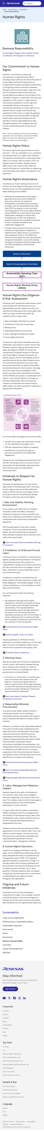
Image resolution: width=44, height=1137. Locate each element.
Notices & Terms (8, 1122)
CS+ (4, 1050)
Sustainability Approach (12, 925)
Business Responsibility (13, 941)
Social (5, 933)
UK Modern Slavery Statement (17, 652)
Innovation (7, 945)
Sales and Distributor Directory (13, 1097)
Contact (5, 1028)
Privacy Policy (20, 1122)
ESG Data (6, 952)
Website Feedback (16, 1124)
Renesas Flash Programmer (12, 1054)
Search (32, 3)
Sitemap (5, 1124)
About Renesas (12, 9)
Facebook (14, 998)
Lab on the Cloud (9, 1072)
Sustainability (23, 9)
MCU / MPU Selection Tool (11, 1057)
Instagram (19, 998)
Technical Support (9, 1086)
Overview (6, 1011)
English (5, 1108)
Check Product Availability (12, 1093)
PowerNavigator (8, 1068)
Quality (29, 53)
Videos (5, 1036)
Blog (4, 1032)
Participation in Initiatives (24, 56)
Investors (6, 1018)
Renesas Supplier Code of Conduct (19, 634)
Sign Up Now (10, 989)
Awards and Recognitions (13, 949)
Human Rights (8, 53)
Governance (7, 937)
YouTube (4, 998)
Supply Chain (20, 53)
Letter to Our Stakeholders (13, 918)
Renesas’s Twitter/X (9, 998)
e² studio (6, 1047)
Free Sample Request (10, 1090)
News (5, 1021)
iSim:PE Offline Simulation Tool (13, 1061)
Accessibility (31, 1122)
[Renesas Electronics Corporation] (13, 3)
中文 (4, 1112)
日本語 (5, 1115)
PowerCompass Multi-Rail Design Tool (16, 1064)
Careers (5, 1014)
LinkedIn (24, 998)
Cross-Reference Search (11, 1075)
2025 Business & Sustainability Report (18, 922)
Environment (8, 929)
